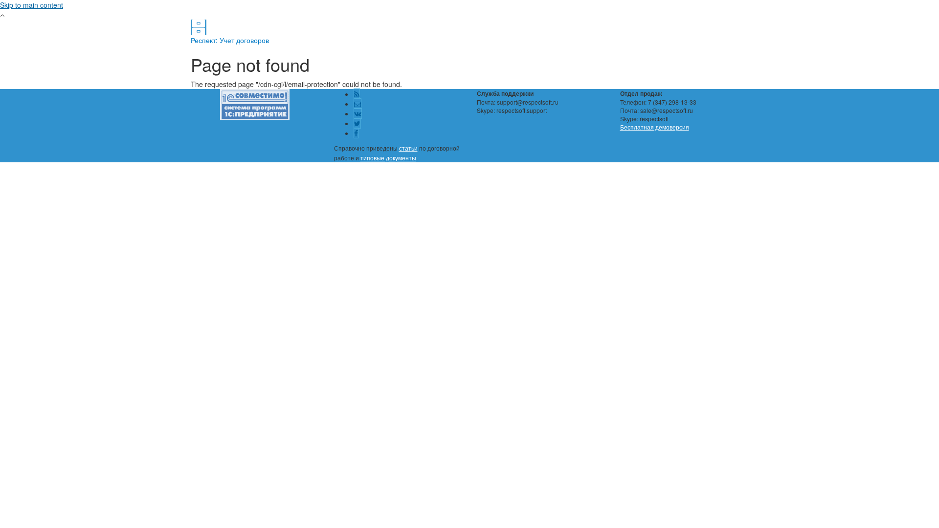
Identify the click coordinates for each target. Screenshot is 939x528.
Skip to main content (31, 5)
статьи (408, 148)
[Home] (198, 26)
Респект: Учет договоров (230, 40)
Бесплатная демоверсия (654, 127)
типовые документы (388, 158)
